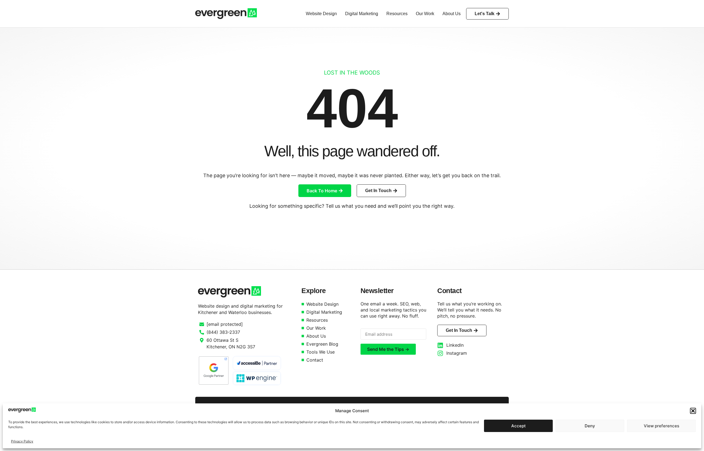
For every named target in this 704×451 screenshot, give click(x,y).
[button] (693, 411)
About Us (451, 13)
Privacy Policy (22, 441)
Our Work (425, 13)
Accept (518, 425)
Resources (397, 13)
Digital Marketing (361, 13)
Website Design (321, 13)
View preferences (661, 425)
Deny (590, 425)
